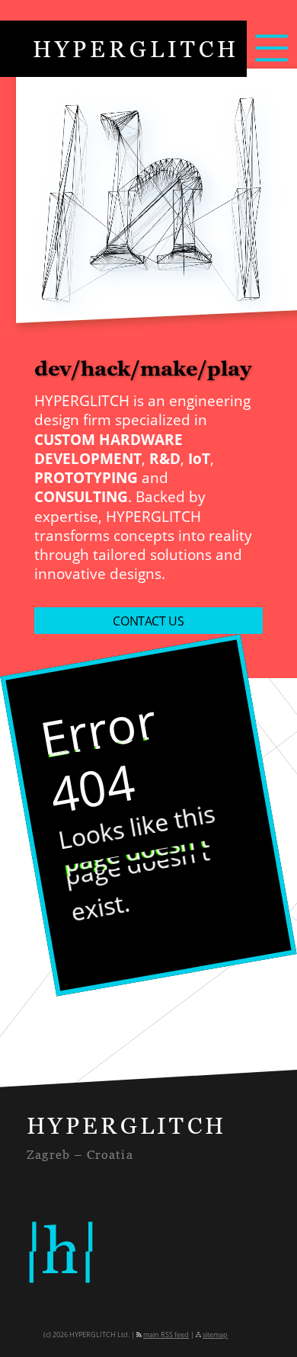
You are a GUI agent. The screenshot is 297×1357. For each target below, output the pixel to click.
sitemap (215, 1334)
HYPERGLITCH (136, 49)
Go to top (267, 1327)
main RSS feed (166, 1334)
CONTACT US (148, 621)
